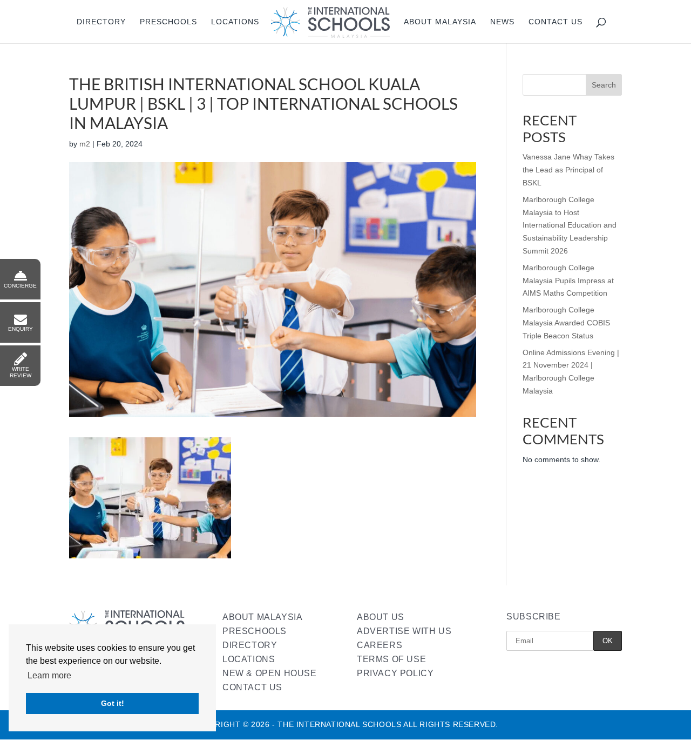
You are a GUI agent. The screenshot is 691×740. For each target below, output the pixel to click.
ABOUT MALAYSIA (262, 617)
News (502, 22)
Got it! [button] (112, 703)
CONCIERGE (20, 286)
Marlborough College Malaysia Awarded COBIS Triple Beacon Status (566, 322)
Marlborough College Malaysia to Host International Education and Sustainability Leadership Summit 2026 (570, 225)
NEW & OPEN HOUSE (269, 673)
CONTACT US (252, 687)
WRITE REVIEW (20, 372)
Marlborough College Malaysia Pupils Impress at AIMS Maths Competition (568, 280)
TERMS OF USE (391, 659)
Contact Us (555, 22)
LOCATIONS (248, 659)
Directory (101, 22)
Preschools (168, 22)
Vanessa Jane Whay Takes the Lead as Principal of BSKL (568, 169)
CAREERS (379, 645)
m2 (84, 143)
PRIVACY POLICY (395, 673)
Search (604, 85)
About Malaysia (440, 22)
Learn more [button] (49, 675)
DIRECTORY (249, 645)
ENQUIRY (20, 329)
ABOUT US (380, 617)
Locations (235, 22)
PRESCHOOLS (254, 631)
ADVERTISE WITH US (404, 631)
